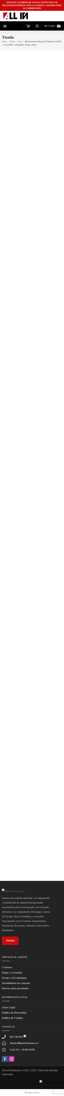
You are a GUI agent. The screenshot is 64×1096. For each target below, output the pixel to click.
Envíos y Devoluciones (14, 977)
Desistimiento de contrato (16, 983)
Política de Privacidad (14, 1012)
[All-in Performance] (15, 16)
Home (4, 41)
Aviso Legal (8, 1007)
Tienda (12, 41)
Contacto (7, 967)
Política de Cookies (12, 1018)
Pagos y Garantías (12, 972)
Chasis (19, 41)
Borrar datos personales (15, 988)
